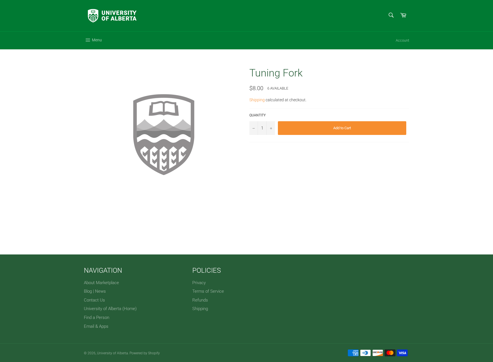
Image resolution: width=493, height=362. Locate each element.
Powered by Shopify (145, 353)
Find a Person (96, 317)
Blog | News (95, 291)
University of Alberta (112, 353)
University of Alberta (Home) (110, 308)
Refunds (200, 300)
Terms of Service (208, 291)
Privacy (199, 282)
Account (402, 40)
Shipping (257, 100)
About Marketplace (101, 282)
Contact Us (94, 300)
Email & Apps (96, 326)
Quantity (257, 115)
